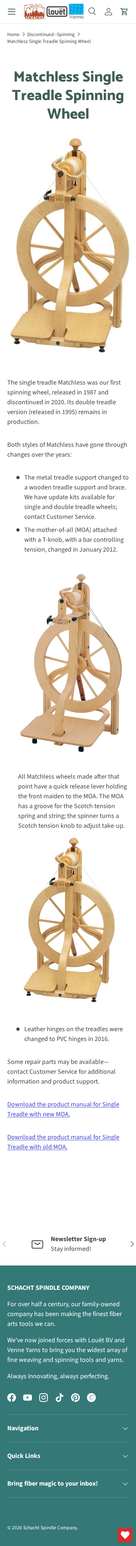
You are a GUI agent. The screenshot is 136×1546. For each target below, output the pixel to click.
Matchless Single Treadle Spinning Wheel (49, 41)
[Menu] (12, 12)
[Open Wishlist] (125, 1535)
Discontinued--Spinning (51, 34)
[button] (124, 12)
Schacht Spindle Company (50, 1527)
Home (13, 34)
